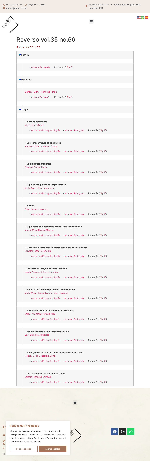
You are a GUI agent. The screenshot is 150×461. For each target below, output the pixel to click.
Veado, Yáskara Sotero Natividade (41, 272)
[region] (38, 438)
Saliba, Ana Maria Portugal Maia (40, 314)
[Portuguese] (143, 17)
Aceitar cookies (52, 449)
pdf (70, 67)
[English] (139, 17)
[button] (91, 21)
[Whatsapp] (130, 431)
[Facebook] (114, 431)
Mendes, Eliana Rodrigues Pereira (41, 92)
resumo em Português (41, 130)
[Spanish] (147, 17)
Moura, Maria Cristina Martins (39, 230)
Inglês (57, 130)
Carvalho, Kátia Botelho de (38, 251)
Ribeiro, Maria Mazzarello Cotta (40, 356)
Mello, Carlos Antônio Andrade (39, 188)
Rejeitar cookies (23, 449)
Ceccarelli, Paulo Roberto (37, 335)
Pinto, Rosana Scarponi (36, 209)
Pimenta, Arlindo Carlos (36, 167)
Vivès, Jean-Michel (34, 125)
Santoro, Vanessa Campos (38, 377)
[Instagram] (122, 431)
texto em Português (40, 67)
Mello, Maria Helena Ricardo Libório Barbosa (46, 293)
